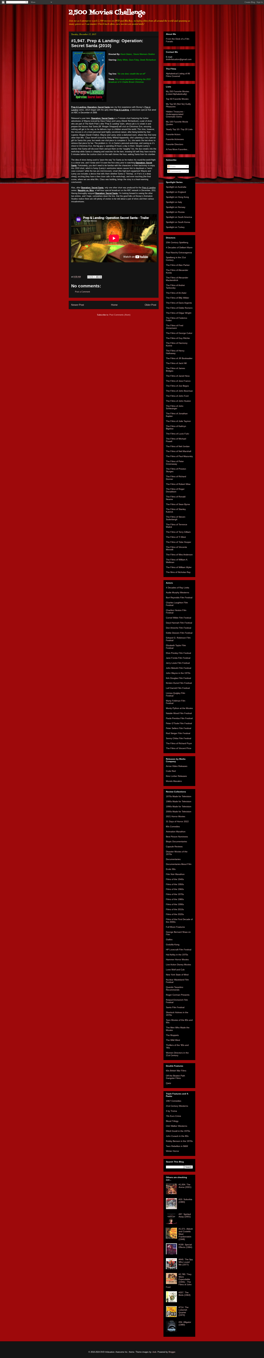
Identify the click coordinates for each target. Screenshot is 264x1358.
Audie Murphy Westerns (177, 592)
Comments (175, 171)
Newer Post (77, 305)
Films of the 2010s (175, 909)
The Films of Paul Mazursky (179, 456)
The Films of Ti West (176, 537)
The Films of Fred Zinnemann (174, 326)
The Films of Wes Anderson (179, 554)
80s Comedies (173, 826)
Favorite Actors (173, 134)
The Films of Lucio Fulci (177, 433)
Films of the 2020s (175, 914)
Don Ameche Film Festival (178, 628)
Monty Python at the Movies (179, 708)
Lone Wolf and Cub (175, 969)
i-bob (154, 1352)
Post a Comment (82, 292)
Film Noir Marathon (175, 874)
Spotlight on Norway (175, 207)
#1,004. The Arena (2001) (185, 1185)
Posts (173, 166)
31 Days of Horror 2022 (177, 821)
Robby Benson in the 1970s (179, 1141)
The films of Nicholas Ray (178, 572)
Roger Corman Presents (177, 995)
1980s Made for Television (178, 801)
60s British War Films (176, 1070)
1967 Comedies (173, 1101)
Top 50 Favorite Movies (177, 99)
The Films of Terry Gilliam (178, 532)
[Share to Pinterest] (100, 277)
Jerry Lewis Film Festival (178, 663)
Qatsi (168, 1083)
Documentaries (173, 859)
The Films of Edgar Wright (178, 313)
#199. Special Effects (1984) (185, 1245)
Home (114, 305)
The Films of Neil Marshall (178, 451)
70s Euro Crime (173, 1116)
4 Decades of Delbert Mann (179, 247)
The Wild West (173, 1040)
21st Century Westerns (177, 1106)
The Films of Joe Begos (177, 386)
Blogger (172, 1352)
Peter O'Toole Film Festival (179, 723)
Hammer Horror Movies (177, 959)
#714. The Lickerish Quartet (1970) (184, 1311)
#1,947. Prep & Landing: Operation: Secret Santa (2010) (107, 43)
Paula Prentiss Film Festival (179, 718)
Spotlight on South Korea (178, 222)
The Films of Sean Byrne (178, 504)
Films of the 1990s (175, 904)
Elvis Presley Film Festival (178, 653)
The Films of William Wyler (179, 567)
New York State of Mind (177, 974)
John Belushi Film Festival (178, 668)
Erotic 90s (171, 869)
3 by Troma (171, 1111)
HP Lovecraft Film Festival (178, 949)
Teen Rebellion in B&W (177, 1146)
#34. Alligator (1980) (185, 1323)
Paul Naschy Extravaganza (179, 252)
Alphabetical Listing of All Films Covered (178, 74)
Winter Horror (172, 1151)
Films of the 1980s (175, 899)
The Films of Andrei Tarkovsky (175, 286)
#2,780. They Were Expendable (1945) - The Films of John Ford (179, 1280)
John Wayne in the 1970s (178, 673)
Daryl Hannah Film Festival (179, 623)
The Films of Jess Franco (178, 381)
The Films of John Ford (177, 396)
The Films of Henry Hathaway (175, 351)
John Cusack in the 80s (177, 1136)
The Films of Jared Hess (178, 376)
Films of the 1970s (175, 894)
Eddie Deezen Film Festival (179, 633)
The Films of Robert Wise (178, 484)
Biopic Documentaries (176, 841)
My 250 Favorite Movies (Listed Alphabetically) (177, 92)
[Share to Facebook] (97, 277)
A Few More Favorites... (177, 149)
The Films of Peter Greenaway (175, 462)
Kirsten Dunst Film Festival (179, 683)
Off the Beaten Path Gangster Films (175, 1076)
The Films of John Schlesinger (174, 407)
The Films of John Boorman (179, 391)
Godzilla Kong (172, 944)
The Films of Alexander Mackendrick (177, 278)
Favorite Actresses (175, 139)
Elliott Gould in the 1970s (178, 1131)
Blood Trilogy (172, 1121)
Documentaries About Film (178, 864)
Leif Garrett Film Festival (178, 688)
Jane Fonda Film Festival (178, 658)
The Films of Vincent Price (178, 748)
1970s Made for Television (178, 796)
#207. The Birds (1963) (185, 1293)
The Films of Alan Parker (178, 265)
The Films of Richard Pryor (179, 743)
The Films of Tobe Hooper (178, 542)
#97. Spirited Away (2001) (185, 1215)
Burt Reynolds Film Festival (179, 597)
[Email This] (88, 277)
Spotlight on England (176, 192)
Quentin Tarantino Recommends (174, 988)
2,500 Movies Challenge (107, 12)
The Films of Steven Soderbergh (175, 518)
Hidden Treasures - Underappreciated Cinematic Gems (175, 114)
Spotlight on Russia (175, 212)
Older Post (150, 305)
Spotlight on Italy (174, 202)
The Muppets (172, 1035)
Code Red (171, 771)
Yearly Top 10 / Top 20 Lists (179, 129)
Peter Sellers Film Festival (178, 728)
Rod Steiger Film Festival (178, 733)
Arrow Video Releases (176, 766)
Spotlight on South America (179, 217)
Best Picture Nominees (177, 836)
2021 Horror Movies (175, 816)
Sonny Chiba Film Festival (178, 738)
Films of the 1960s (175, 889)
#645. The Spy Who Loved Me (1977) (186, 1262)
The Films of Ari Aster (176, 293)
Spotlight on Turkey (175, 227)
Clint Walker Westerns (176, 1126)
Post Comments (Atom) (119, 315)
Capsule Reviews (174, 846)
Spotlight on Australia (176, 187)
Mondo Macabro (174, 781)
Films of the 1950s (175, 884)
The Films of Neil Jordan (178, 446)
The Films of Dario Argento (179, 303)
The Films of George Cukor (179, 333)
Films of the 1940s (175, 879)
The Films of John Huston (178, 401)
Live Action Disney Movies (178, 964)
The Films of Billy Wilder (177, 298)
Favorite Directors (174, 144)
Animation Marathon (175, 831)
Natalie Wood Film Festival (179, 713)
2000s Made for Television (178, 811)
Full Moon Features (175, 927)
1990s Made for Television (178, 806)
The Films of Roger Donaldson (175, 490)
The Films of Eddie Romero (179, 308)
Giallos (169, 939)
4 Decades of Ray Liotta (177, 587)
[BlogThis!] (91, 277)
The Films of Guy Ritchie (178, 338)
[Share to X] (94, 277)
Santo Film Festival (175, 1007)
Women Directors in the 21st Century (177, 1054)
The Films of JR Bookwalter (179, 358)
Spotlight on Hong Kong (177, 197)
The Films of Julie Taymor (178, 421)
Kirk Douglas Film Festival (178, 678)
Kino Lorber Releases (176, 776)
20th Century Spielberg (177, 242)
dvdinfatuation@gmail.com (179, 59)
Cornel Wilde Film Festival (178, 617)
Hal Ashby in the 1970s (177, 954)
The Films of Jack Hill (176, 363)
